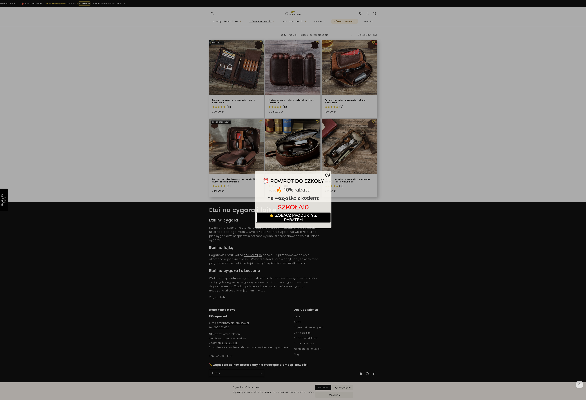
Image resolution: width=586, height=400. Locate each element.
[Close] (327, 175)
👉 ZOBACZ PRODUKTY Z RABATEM (293, 217)
